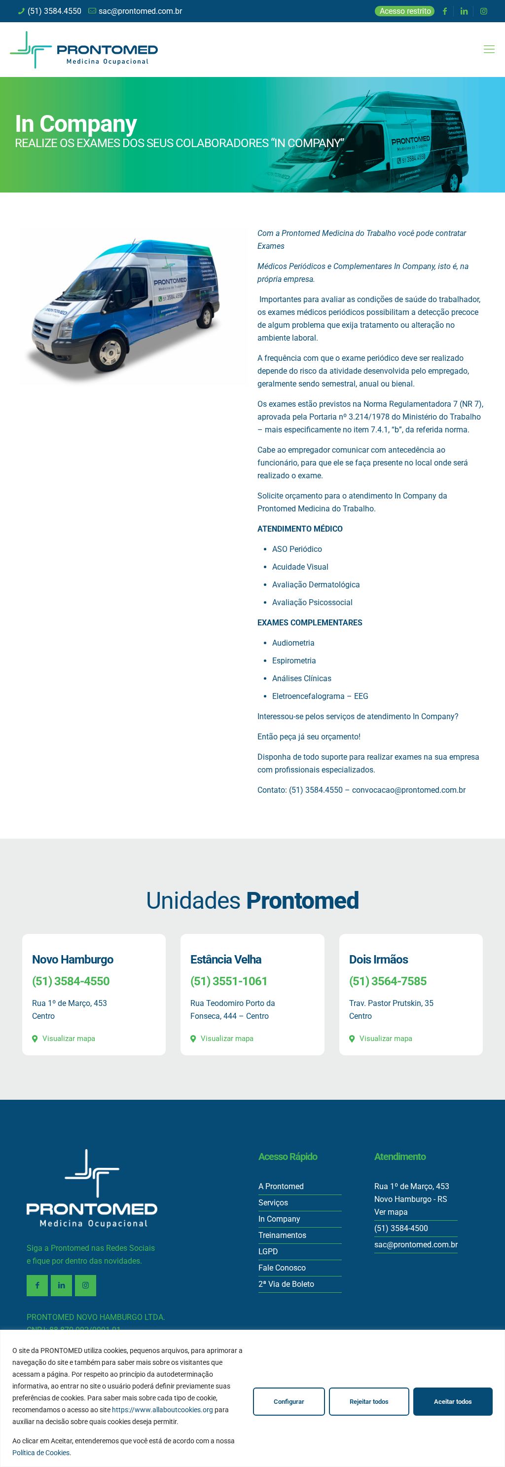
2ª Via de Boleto (286, 1284)
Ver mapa (391, 1212)
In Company (279, 1219)
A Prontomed (281, 1186)
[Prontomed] (84, 49)
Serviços (273, 1202)
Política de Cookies (41, 1453)
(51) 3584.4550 (54, 11)
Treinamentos (282, 1235)
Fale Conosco (282, 1268)
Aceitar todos (453, 1401)
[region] (252, 1398)
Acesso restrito (405, 11)
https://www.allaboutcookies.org (162, 1410)
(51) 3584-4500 (401, 1228)
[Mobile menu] (489, 49)
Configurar (289, 1401)
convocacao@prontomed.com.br (409, 790)
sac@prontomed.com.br (140, 11)
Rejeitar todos (369, 1401)
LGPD (268, 1251)
